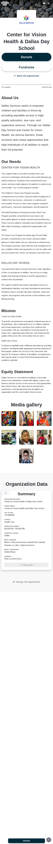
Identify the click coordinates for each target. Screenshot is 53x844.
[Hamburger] (48, 3)
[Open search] (39, 3)
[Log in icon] (44, 3)
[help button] (48, 839)
